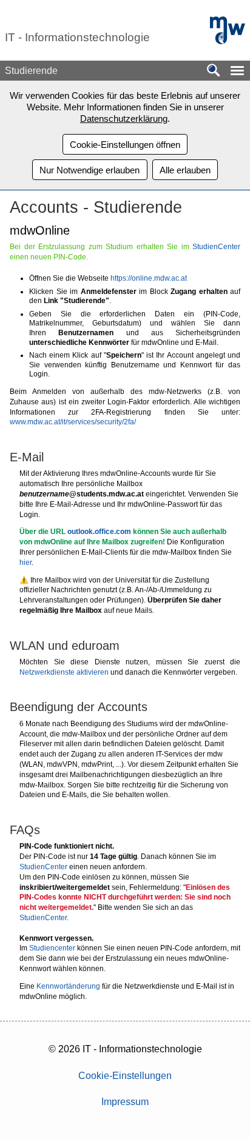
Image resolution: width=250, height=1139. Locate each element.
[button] (237, 70)
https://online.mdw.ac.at (148, 278)
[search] (213, 71)
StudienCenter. (44, 918)
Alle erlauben (185, 170)
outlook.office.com (99, 531)
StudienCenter (216, 246)
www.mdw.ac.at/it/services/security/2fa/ (73, 422)
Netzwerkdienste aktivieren (64, 672)
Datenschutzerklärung (123, 118)
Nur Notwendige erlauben (89, 170)
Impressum (125, 1102)
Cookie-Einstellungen (125, 1076)
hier (25, 562)
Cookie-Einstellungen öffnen (125, 144)
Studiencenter (52, 948)
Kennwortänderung (68, 986)
